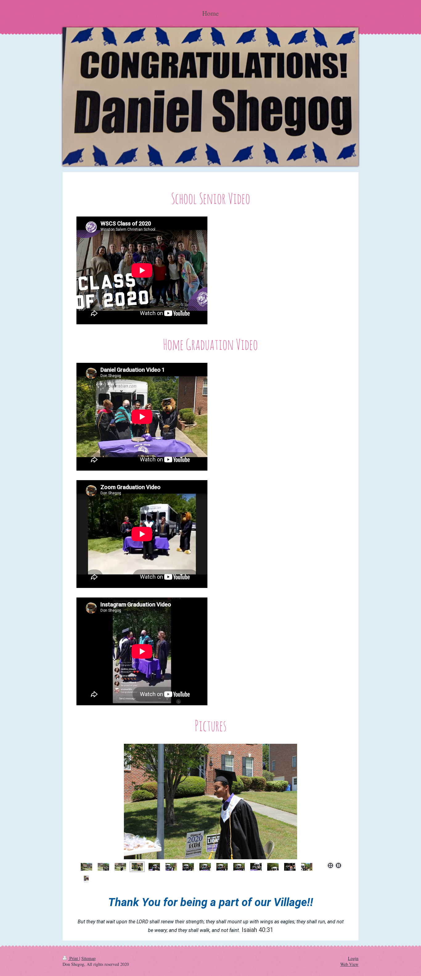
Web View (349, 964)
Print (73, 958)
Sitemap (88, 958)
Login (353, 958)
